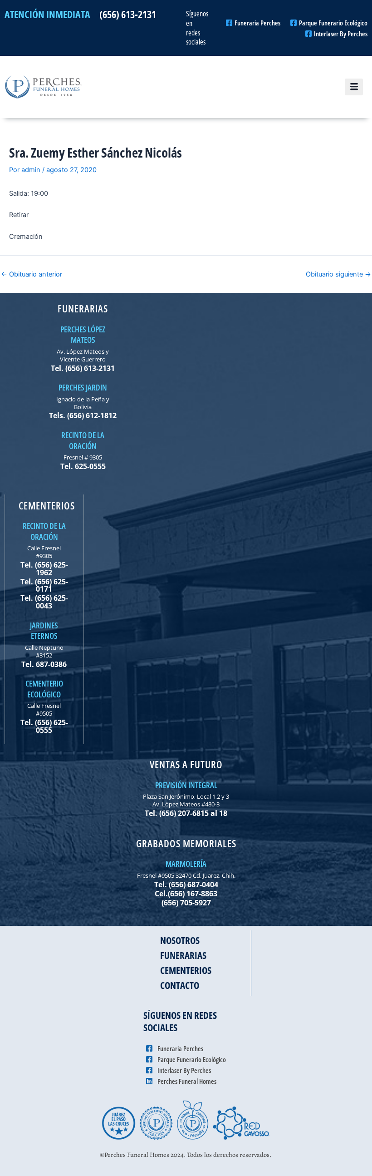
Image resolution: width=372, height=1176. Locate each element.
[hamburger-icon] (354, 87)
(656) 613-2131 (127, 14)
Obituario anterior (31, 274)
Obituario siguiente (338, 274)
